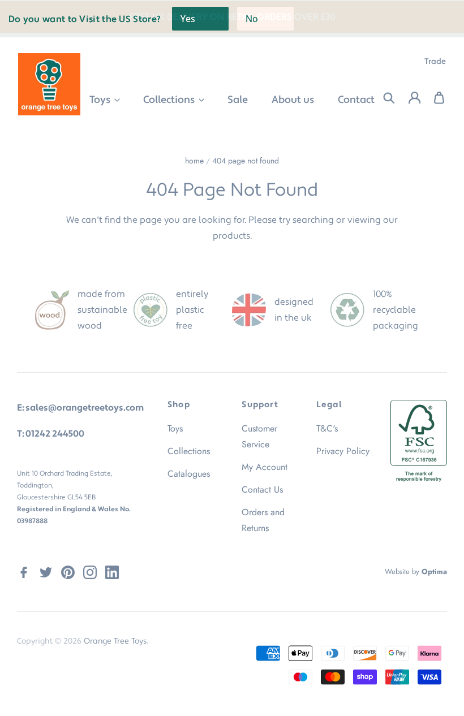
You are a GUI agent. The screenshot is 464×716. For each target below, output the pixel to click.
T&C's (327, 428)
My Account (264, 466)
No (252, 18)
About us (293, 99)
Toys (101, 99)
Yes (188, 18)
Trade (435, 62)
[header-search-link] (382, 98)
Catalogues (188, 473)
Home (194, 160)
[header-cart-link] (433, 98)
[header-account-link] (407, 98)
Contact (356, 99)
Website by (416, 571)
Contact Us (262, 489)
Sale (237, 99)
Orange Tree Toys (115, 641)
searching (313, 220)
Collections (170, 99)
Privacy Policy (343, 451)
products (231, 235)
